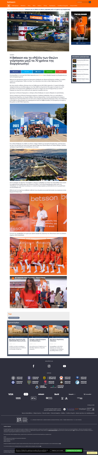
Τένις (29, 5)
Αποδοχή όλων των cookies (73, 450)
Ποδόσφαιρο (15, 5)
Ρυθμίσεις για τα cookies (57, 450)
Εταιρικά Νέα (73, 5)
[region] (49, 450)
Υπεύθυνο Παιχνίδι (63, 5)
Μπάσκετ (23, 5)
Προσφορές (52, 5)
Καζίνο (39, 5)
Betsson (41, 75)
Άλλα (34, 5)
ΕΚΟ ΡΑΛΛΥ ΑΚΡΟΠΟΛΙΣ (14, 317)
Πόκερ (45, 5)
